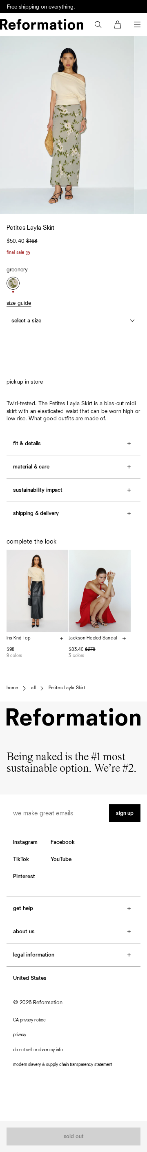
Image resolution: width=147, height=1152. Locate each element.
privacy (19, 1034)
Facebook (63, 842)
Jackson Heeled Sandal (93, 638)
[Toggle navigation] (137, 24)
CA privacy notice (29, 1020)
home (12, 688)
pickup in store (25, 382)
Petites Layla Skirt (67, 688)
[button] (98, 24)
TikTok (21, 859)
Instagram (25, 842)
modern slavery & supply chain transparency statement (62, 1064)
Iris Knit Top (19, 638)
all (33, 688)
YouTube (61, 859)
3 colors (76, 655)
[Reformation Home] (41, 24)
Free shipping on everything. (41, 7)
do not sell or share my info (38, 1050)
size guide (19, 303)
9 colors (14, 655)
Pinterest (24, 876)
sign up (125, 813)
